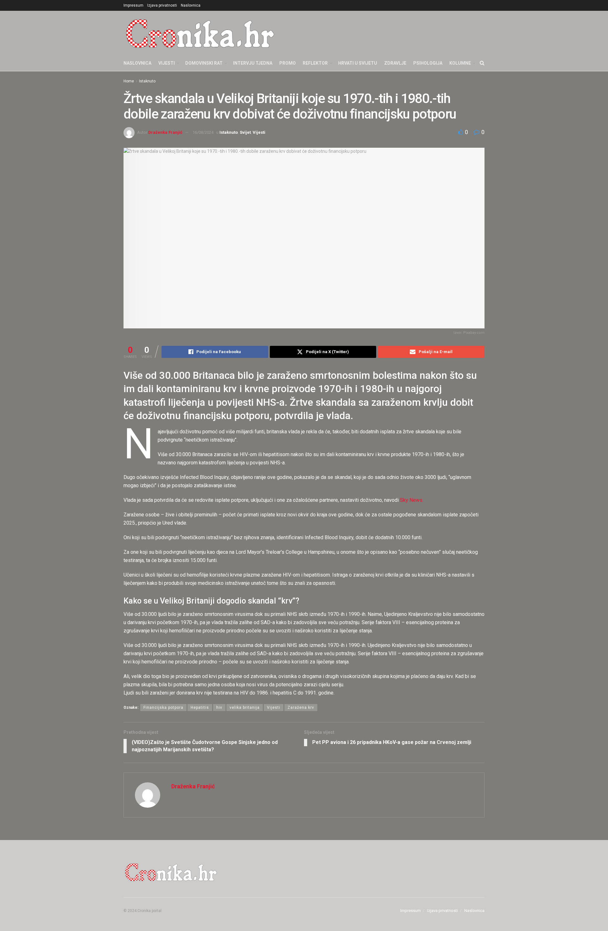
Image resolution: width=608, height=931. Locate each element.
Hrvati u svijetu (357, 63)
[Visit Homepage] (200, 33)
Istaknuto (147, 81)
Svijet (245, 132)
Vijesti (166, 63)
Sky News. (411, 500)
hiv (219, 707)
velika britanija (245, 707)
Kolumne (460, 63)
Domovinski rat (204, 63)
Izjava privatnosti (162, 5)
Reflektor (315, 63)
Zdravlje (395, 63)
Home (129, 81)
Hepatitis (200, 707)
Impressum (133, 5)
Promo (287, 63)
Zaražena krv (301, 707)
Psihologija (427, 63)
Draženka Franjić (165, 132)
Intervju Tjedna (252, 63)
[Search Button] (482, 63)
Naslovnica (190, 5)
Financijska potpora (163, 707)
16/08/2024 (203, 132)
